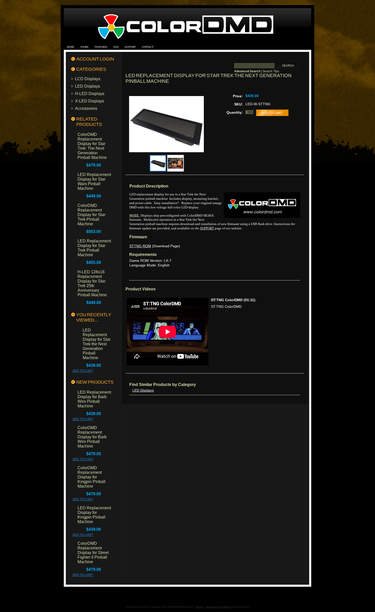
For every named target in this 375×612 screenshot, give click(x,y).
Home (70, 46)
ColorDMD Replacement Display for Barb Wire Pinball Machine (92, 437)
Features (101, 46)
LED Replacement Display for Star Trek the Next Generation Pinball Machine (96, 344)
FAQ (116, 46)
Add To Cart (82, 370)
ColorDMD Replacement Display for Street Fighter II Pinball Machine (93, 552)
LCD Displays (87, 78)
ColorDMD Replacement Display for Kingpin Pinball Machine (91, 477)
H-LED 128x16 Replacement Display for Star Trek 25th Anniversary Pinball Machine (92, 283)
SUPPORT (207, 228)
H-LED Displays (89, 93)
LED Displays (87, 86)
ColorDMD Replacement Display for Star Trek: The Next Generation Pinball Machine (92, 146)
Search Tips (270, 71)
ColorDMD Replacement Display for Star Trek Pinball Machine (91, 214)
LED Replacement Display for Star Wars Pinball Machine (94, 181)
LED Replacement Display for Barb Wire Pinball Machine (94, 399)
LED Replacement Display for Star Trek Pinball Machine (94, 248)
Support (130, 46)
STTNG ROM (140, 246)
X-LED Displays (89, 101)
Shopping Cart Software (218, 606)
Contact (148, 46)
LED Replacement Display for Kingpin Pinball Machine (94, 515)
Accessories (86, 108)
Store (84, 46)
